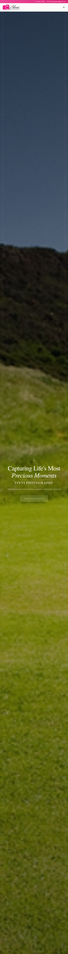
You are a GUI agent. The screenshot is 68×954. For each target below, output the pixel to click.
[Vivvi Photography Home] (11, 7)
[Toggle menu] (64, 7)
